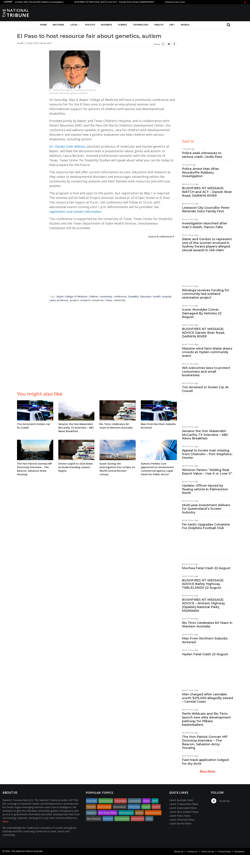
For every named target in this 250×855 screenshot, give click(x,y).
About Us (178, 851)
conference (120, 296)
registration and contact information (75, 211)
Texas (108, 300)
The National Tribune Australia (27, 851)
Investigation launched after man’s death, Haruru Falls (204, 225)
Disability (133, 296)
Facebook (224, 801)
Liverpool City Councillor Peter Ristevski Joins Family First (180, 1)
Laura (52, 300)
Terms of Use (207, 851)
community (105, 296)
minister (91, 812)
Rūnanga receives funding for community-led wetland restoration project (205, 293)
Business (106, 24)
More (6, 821)
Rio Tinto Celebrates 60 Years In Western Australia (207, 624)
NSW (154, 800)
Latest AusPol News (180, 823)
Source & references (160, 236)
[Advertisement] (185, 12)
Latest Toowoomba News (183, 804)
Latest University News (182, 819)
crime (149, 818)
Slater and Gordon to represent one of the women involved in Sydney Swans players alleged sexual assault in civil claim (207, 244)
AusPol (156, 806)
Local (74, 24)
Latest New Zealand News (183, 811)
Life (171, 24)
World (185, 24)
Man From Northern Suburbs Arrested (205, 640)
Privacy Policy (224, 851)
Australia (91, 800)
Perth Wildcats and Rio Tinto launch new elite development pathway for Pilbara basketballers (206, 719)
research (85, 300)
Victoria (91, 806)
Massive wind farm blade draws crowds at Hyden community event (207, 352)
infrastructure (153, 812)
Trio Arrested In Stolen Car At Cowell (205, 389)
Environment (126, 812)
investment (137, 818)
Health (158, 24)
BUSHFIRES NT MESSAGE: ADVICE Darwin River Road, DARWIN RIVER (203, 332)
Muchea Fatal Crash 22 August (206, 568)
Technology (140, 24)
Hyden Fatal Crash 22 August (205, 654)
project (74, 300)
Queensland (119, 806)
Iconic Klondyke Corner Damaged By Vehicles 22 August (202, 313)
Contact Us (192, 851)
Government (105, 800)
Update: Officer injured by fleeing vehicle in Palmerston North (205, 489)
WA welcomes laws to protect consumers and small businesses (206, 371)
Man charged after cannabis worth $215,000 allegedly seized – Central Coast (207, 697)
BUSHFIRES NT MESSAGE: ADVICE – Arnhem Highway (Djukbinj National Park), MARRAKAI (203, 605)
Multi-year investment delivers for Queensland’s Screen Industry (206, 508)
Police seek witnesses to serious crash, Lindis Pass (202, 155)
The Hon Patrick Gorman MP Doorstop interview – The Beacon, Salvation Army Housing (204, 742)
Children (93, 296)
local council (104, 806)
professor (63, 300)
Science (122, 24)
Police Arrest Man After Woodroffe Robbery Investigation (200, 172)
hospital (166, 296)
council (146, 806)
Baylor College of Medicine (71, 296)
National (58, 24)
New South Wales (107, 812)
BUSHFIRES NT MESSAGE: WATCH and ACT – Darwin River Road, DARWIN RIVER (101, 1)
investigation (122, 818)
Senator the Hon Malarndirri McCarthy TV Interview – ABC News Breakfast (205, 434)
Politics (90, 24)
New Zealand (94, 818)
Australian (120, 800)
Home (43, 24)
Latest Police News (179, 815)
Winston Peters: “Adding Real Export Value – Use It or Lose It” (207, 472)
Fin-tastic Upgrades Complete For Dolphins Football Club (206, 526)
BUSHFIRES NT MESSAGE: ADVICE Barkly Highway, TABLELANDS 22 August (203, 584)
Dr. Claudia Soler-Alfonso (67, 146)
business (107, 818)
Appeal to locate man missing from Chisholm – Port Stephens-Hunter (207, 454)
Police (146, 800)
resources (98, 300)
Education (145, 296)
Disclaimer (240, 851)
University (120, 300)
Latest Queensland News (183, 807)
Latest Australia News (181, 800)
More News (207, 771)
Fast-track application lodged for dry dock (205, 761)
